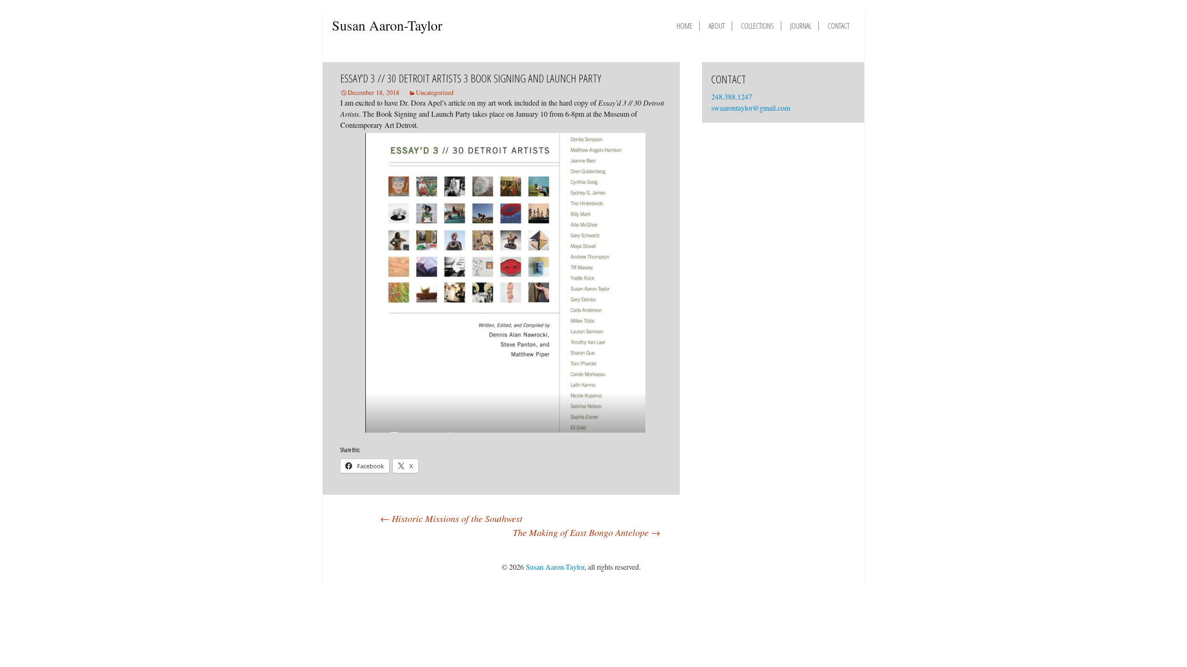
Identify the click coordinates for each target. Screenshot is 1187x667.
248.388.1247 (732, 96)
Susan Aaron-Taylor (387, 25)
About (716, 26)
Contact (838, 26)
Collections (757, 26)
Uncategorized (434, 92)
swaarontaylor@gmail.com (750, 108)
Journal (800, 26)
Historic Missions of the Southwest (451, 518)
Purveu (822, 567)
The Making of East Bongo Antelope (586, 532)
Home (684, 26)
